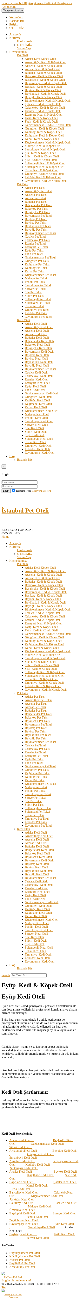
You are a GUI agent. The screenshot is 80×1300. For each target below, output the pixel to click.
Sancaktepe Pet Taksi (38, 285)
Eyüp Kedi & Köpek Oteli (41, 118)
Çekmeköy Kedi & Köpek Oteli (45, 107)
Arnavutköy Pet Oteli (22, 1266)
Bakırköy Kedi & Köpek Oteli (44, 76)
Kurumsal (15, 37)
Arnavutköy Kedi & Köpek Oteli (45, 62)
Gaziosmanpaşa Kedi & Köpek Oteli (48, 125)
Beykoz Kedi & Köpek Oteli (43, 90)
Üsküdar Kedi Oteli (37, 449)
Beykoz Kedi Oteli (36, 358)
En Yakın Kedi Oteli (13, 1277)
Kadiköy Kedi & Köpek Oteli (43, 132)
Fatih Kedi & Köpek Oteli (41, 121)
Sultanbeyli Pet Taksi (38, 299)
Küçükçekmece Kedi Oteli (41, 410)
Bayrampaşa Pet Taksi (38, 215)
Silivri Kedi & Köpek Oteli (42, 156)
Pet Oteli (22, 55)
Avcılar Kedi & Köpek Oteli (42, 69)
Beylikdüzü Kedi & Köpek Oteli (45, 93)
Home (5, 536)
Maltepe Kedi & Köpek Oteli (43, 146)
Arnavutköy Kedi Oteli (39, 327)
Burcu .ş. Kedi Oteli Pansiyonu (13, 1295)
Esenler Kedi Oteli (36, 379)
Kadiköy (30, 1164)
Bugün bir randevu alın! (16, 1280)
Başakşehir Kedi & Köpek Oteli (45, 79)
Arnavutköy (16, 1150)
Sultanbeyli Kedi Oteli (39, 438)
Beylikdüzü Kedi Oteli (39, 362)
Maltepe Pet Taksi (36, 278)
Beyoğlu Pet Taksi (36, 229)
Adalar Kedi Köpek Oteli (40, 58)
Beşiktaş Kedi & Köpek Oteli (43, 86)
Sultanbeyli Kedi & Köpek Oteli (45, 163)
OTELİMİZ (16, 27)
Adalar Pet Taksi (35, 187)
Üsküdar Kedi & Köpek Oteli (43, 177)
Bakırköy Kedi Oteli (37, 344)
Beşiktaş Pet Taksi (36, 219)
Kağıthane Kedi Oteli (38, 403)
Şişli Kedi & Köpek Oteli (41, 159)
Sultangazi (16, 1168)
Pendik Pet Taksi (35, 281)
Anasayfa (15, 34)
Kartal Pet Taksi (34, 271)
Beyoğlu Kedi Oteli (37, 365)
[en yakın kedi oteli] (13, 1273)
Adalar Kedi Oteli (36, 323)
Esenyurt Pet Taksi (36, 247)
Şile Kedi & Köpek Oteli (40, 153)
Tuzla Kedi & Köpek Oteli (41, 170)
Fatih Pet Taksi (34, 254)
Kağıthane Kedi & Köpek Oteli (44, 135)
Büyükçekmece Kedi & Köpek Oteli (47, 100)
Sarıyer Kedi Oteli (36, 424)
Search (6, 975)
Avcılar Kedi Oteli (36, 334)
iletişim (13, 24)
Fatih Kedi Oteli (35, 390)
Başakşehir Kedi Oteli (38, 348)
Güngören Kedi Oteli (38, 396)
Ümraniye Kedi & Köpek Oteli (44, 173)
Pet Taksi (22, 184)
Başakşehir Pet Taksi (37, 212)
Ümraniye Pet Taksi (37, 309)
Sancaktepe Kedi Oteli (39, 421)
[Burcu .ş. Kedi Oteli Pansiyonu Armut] (13, 1290)
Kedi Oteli (23, 320)
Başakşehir (16, 1213)
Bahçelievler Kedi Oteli (39, 341)
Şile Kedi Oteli (34, 428)
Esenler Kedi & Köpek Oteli (43, 111)
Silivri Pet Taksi (34, 295)
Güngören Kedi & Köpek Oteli (44, 128)
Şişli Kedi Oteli (34, 435)
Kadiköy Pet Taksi (36, 268)
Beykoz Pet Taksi (35, 222)
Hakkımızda (24, 41)
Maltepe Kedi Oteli (37, 414)
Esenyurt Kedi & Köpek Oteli (43, 114)
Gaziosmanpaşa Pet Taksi (40, 257)
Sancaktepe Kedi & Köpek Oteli (45, 149)
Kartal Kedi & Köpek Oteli (42, 139)
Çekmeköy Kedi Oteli (39, 376)
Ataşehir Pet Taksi (36, 194)
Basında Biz (16, 20)
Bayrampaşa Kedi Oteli (39, 351)
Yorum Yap (16, 17)
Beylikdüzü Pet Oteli (22, 1263)
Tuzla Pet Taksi (34, 306)
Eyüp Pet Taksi (34, 250)
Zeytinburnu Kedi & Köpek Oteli (46, 180)
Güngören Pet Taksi (37, 261)
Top (4, 1287)
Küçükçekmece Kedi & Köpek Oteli (47, 142)
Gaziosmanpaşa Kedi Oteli (41, 393)
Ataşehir (14, 1161)
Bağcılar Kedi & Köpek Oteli (43, 72)
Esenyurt (58, 1213)
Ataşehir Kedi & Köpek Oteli (43, 65)
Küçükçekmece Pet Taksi (40, 274)
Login (6, 490)
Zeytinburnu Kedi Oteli (39, 452)
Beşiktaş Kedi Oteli (37, 355)
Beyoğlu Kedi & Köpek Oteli (43, 97)
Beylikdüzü (60, 1140)
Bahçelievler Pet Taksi (38, 205)
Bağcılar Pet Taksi (36, 201)
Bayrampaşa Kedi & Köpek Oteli (46, 83)
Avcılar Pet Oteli (19, 1259)
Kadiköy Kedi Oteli (37, 400)
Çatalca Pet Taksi (35, 236)
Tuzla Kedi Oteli (35, 442)
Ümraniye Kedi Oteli (38, 445)
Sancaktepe (35, 1227)
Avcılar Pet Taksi (35, 198)
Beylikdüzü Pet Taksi (38, 226)
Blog (12, 456)
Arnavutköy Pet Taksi (38, 191)
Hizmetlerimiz (18, 51)
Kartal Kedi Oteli (36, 407)
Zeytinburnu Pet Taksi (38, 316)
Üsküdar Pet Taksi (36, 313)
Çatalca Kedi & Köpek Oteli (43, 104)
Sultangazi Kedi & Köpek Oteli (44, 166)
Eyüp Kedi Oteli (35, 386)
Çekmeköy (60, 1192)
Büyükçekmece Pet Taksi (40, 233)
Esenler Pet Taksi (35, 243)
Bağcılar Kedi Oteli (37, 337)
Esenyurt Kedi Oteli (37, 383)
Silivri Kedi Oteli (36, 431)
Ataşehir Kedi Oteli (37, 330)
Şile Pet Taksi (33, 292)
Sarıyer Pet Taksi (35, 288)
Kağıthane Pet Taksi (37, 264)
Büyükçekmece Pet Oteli (24, 1252)
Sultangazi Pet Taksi (37, 302)
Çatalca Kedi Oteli (36, 372)
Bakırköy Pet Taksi (36, 208)
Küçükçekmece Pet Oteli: (25, 1256)
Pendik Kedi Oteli (36, 417)
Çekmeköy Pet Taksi (37, 240)
